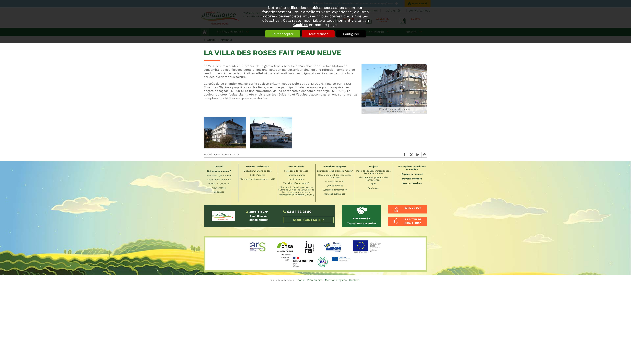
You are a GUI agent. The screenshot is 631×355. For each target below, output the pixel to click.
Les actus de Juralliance (412, 221)
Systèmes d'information (335, 190)
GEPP (373, 184)
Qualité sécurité (335, 185)
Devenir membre (412, 178)
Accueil (219, 166)
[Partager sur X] (411, 154)
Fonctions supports (334, 166)
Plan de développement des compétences (373, 178)
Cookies (300, 25)
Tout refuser (318, 34)
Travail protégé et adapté (296, 183)
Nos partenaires (412, 183)
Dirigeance (219, 192)
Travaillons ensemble (361, 221)
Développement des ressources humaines (334, 176)
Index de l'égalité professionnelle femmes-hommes (373, 172)
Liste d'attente (257, 175)
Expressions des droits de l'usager (335, 171)
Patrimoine (373, 188)
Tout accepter (282, 34)
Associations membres (219, 179)
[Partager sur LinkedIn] (418, 154)
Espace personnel (412, 174)
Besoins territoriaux (258, 166)
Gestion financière (334, 181)
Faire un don (412, 207)
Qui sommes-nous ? (219, 171)
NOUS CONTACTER (308, 220)
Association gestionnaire (219, 175)
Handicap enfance (296, 175)
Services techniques (334, 194)
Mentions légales (336, 280)
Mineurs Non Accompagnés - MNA (257, 179)
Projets (373, 166)
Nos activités (296, 166)
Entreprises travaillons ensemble (412, 168)
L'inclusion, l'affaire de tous (258, 171)
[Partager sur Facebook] (405, 154)
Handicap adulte (296, 179)
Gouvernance (219, 188)
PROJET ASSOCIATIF (219, 183)
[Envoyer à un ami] (424, 154)
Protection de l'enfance (296, 171)
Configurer (351, 34)
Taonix (300, 280)
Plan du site (314, 280)
